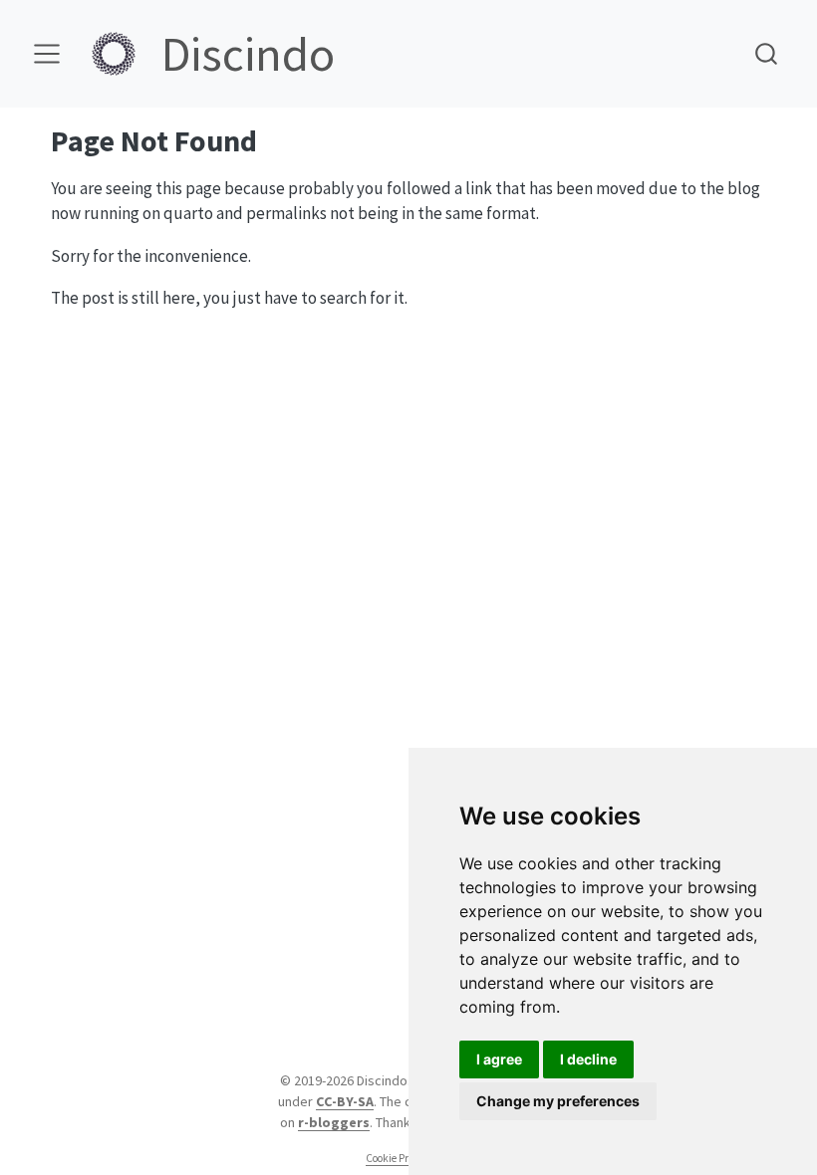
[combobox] (767, 53)
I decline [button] (588, 1059)
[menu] (47, 54)
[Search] (766, 53)
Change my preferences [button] (558, 1100)
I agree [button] (499, 1059)
